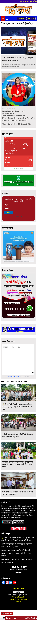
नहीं (7, 208)
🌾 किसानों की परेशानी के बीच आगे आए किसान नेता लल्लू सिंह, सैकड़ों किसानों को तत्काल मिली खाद (17, 406)
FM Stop (31, 18)
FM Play (21, 18)
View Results (18, 216)
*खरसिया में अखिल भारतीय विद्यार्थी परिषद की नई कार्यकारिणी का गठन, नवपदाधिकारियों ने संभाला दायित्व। (17, 464)
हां (6, 205)
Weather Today (19, 168)
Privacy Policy (19, 566)
